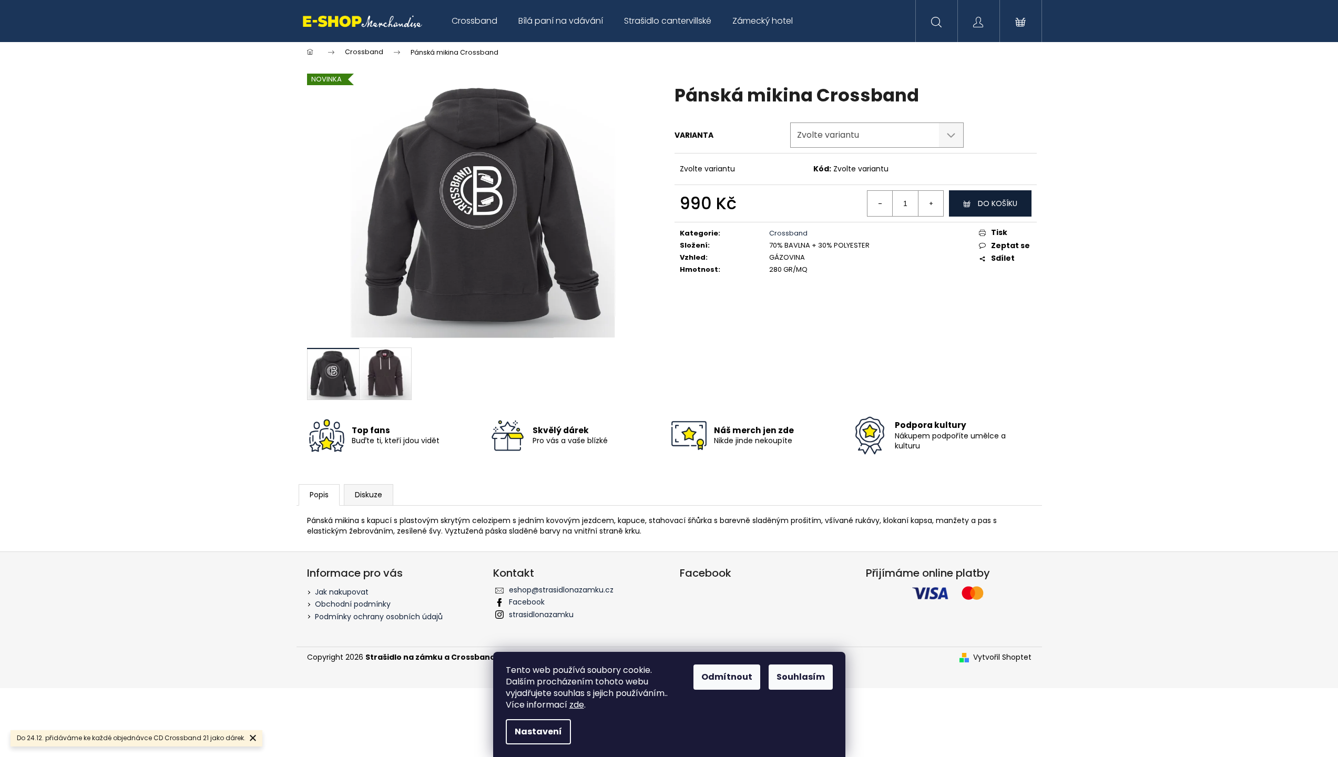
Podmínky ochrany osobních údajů (379, 616)
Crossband (788, 233)
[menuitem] (474, 21)
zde (576, 705)
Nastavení (538, 731)
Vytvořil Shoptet (1002, 657)
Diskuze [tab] (368, 494)
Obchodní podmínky (353, 604)
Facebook (527, 602)
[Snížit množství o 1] (880, 203)
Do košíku (997, 203)
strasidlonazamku (541, 614)
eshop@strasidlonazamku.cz (561, 590)
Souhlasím (801, 677)
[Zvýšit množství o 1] (930, 203)
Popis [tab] (319, 494)
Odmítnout (726, 677)
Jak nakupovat (342, 592)
